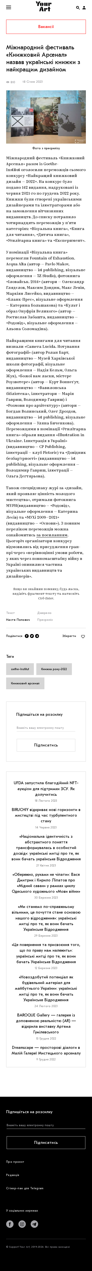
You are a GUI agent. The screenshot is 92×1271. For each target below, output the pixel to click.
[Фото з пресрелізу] (46, 117)
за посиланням (51, 535)
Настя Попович (18, 620)
